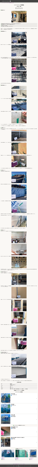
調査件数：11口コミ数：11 (3, 459)
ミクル (19, 466)
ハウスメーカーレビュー (6, 1)
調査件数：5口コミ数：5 (17, 459)
